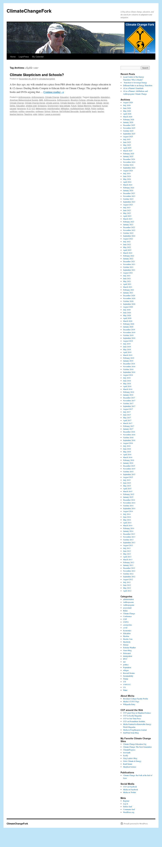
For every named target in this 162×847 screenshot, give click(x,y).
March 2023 (127, 219)
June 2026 (127, 108)
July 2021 (127, 275)
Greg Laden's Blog (130, 758)
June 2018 (127, 380)
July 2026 (127, 105)
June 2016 (127, 448)
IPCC (125, 659)
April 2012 (127, 590)
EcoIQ (125, 755)
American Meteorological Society (24, 100)
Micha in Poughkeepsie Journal (135, 730)
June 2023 (127, 210)
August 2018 (128, 375)
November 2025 (129, 128)
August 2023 (128, 204)
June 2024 (127, 176)
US (124, 687)
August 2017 (128, 409)
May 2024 (127, 179)
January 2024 (128, 190)
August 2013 (128, 545)
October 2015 (128, 471)
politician (14, 111)
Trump (125, 678)
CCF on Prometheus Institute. (134, 721)
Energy (125, 644)
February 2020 (128, 324)
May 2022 (127, 247)
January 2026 (128, 122)
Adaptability (95, 97)
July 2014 (127, 514)
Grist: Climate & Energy (132, 761)
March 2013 (127, 559)
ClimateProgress (129, 749)
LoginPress (24, 56)
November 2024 (129, 162)
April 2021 (127, 284)
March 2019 (127, 355)
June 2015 (127, 483)
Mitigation (65, 108)
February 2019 (128, 358)
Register (126, 801)
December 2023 (129, 193)
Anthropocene (24, 97)
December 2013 (129, 534)
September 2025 (129, 133)
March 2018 (127, 389)
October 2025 (128, 130)
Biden (125, 610)
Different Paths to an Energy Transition (137, 85)
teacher (101, 111)
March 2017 (127, 423)
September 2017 (129, 406)
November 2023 (129, 196)
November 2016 (129, 434)
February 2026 (128, 119)
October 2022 (128, 233)
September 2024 (129, 167)
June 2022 (127, 244)
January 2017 (128, 429)
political (100, 108)
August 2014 (128, 511)
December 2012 (129, 568)
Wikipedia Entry (129, 704)
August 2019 (128, 341)
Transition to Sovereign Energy (135, 82)
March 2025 (127, 150)
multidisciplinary (77, 108)
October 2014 (128, 505)
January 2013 (128, 565)
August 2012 (128, 579)
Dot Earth (126, 752)
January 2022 (128, 258)
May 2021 (127, 281)
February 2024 (128, 187)
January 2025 (128, 156)
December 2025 (129, 125)
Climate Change (52, 97)
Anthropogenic (37, 97)
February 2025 (128, 153)
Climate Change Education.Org (134, 744)
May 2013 (127, 554)
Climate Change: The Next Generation (137, 747)
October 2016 (128, 437)
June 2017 (127, 414)
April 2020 (127, 318)
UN (124, 681)
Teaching (28, 114)
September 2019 (129, 338)
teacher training (16, 114)
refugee (126, 670)
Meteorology (41, 108)
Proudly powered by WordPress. (136, 823)
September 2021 (129, 270)
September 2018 (129, 372)
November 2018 (129, 366)
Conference (127, 616)
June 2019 (127, 346)
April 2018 (127, 386)
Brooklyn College (78, 100)
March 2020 (127, 321)
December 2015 (129, 466)
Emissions (42, 105)
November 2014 (129, 502)
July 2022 (127, 241)
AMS (41, 100)
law (124, 661)
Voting (41, 114)
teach (94, 111)
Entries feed (127, 806)
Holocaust (127, 653)
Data (84, 102)
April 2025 (127, 148)
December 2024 (129, 159)
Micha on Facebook (130, 789)
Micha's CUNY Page (131, 701)
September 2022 (129, 236)
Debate (99, 102)
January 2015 (128, 497)
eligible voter (31, 105)
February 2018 (128, 392)
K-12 (29, 108)
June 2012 (127, 585)
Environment (53, 105)
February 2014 (128, 528)
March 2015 (127, 491)
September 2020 (129, 304)
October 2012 (128, 573)
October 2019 (128, 335)
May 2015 (127, 485)
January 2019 (128, 360)
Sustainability (75, 97)
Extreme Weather (129, 647)
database (91, 102)
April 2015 (127, 488)
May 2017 (127, 417)
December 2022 (129, 227)
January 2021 (128, 292)
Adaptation (105, 97)
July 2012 (127, 582)
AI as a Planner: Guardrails (133, 88)
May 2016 (127, 451)
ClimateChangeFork (29, 10)
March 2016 (127, 457)
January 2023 (128, 224)
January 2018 (128, 395)
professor (40, 111)
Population (127, 667)
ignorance (21, 108)
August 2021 (128, 272)
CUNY (78, 102)
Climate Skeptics (67, 102)
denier (106, 102)
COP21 (126, 622)
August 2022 (128, 238)
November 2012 (129, 571)
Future (74, 105)
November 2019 (129, 332)
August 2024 (128, 170)
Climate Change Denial (35, 102)
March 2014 (127, 525)
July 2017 (127, 412)
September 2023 (129, 201)
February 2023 (128, 221)
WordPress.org (128, 812)
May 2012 (127, 588)
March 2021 (127, 287)
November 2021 (129, 264)
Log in (125, 803)
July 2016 (127, 446)
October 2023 (128, 199)
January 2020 (128, 326)
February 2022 (128, 255)
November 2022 (129, 230)
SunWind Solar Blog (131, 732)
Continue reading (54, 92)
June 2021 (127, 278)
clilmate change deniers (97, 100)
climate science (52, 102)
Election (126, 636)
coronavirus (127, 624)
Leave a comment (52, 114)
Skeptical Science (129, 766)
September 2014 (129, 508)
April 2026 (127, 113)
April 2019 (127, 352)
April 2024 (127, 182)
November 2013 (129, 536)
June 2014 (127, 517)
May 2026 (127, 111)
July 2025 (127, 139)
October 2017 (128, 403)
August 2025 (128, 136)
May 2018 (127, 383)
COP (125, 619)
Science (54, 111)
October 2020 (128, 301)
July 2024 (127, 173)
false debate (64, 105)
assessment (127, 607)
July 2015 (127, 480)
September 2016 (129, 440)
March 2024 (127, 184)
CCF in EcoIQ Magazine (132, 715)
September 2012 (129, 576)
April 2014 (127, 522)
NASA (87, 108)
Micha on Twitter (129, 792)
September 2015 (129, 474)
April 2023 (127, 216)
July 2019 (127, 343)
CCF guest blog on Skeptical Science (137, 713)
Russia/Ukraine (129, 673)
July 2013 (127, 548)
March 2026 (127, 116)
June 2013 (127, 551)
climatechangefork (47, 78)
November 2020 (129, 298)
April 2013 (127, 556)
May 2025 (127, 145)
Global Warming (84, 105)
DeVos (12, 105)
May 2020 (127, 315)
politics (22, 111)
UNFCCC (127, 684)
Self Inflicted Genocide (69, 111)
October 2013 (128, 539)
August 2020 (128, 307)
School (47, 111)
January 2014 (128, 531)
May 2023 (127, 213)
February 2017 (128, 426)
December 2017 (129, 397)
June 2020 (127, 312)
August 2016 (128, 443)
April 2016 (127, 454)
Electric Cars (128, 639)
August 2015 (128, 477)
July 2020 (127, 309)
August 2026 (128, 102)
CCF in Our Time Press (132, 718)
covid (125, 627)
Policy (93, 108)
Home (13, 56)
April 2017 (127, 420)
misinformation (53, 108)
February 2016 (128, 460)
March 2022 (127, 253)
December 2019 (129, 329)
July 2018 (127, 377)
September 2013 (129, 542)
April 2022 (127, 250)
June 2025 (127, 142)
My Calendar (38, 56)
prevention (30, 111)
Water (125, 690)
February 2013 (128, 562)
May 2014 (127, 519)
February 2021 (128, 289)
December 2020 (129, 295)
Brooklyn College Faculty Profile (135, 698)
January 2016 (128, 463)
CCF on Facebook (130, 786)
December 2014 (129, 500)
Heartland (96, 105)
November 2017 (129, 400)
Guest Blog (127, 650)
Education (64, 97)
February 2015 (128, 494)
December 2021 (129, 261)
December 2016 (129, 431)
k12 (33, 108)
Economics (127, 630)
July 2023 (127, 207)
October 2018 (128, 369)
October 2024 (128, 165)
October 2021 (128, 267)
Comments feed (129, 809)
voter (35, 114)
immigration (127, 656)
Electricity (127, 642)
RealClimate (127, 764)
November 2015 (129, 468)
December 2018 (129, 363)
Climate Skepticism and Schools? (37, 74)
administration (128, 599)
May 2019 (127, 349)
